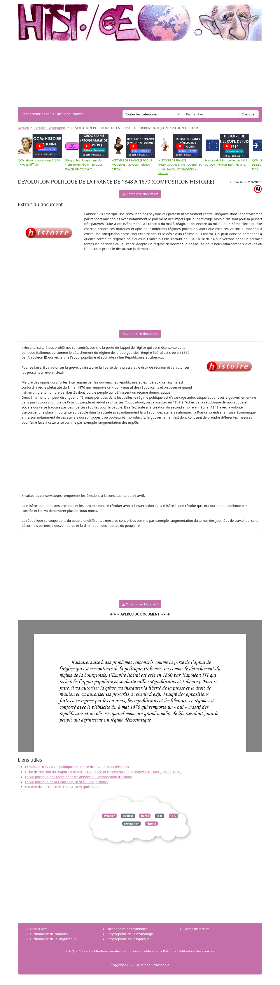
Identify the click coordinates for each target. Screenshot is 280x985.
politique (128, 815)
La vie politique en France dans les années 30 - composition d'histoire (78, 777)
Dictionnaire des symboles (127, 929)
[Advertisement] (140, 73)
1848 (159, 815)
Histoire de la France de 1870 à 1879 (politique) (62, 786)
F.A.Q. (70, 951)
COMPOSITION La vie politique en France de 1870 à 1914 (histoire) (77, 766)
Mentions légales (107, 951)
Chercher (249, 114)
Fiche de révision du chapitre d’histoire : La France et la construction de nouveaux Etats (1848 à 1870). (103, 771)
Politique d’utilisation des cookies (188, 951)
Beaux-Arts (38, 929)
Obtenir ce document (141, 194)
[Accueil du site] (140, 20)
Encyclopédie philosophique (128, 939)
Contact (84, 951)
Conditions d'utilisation (141, 951)
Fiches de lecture (197, 929)
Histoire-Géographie (50, 128)
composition (131, 823)
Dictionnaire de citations (49, 934)
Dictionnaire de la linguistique (53, 939)
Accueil (23, 128)
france (145, 815)
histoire (151, 823)
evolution (109, 815)
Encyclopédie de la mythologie (130, 934)
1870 (173, 815)
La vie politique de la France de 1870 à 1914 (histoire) (66, 782)
